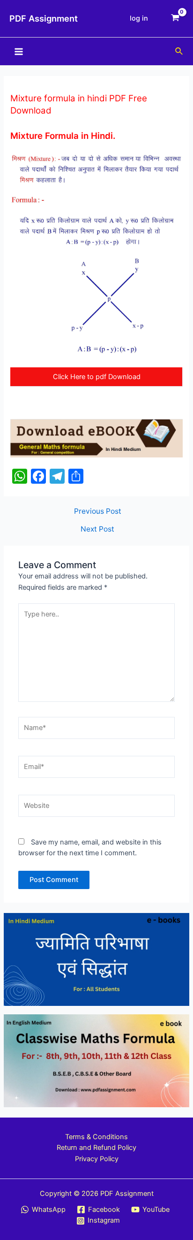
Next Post (97, 529)
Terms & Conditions (96, 1137)
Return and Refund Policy (96, 1147)
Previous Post (97, 511)
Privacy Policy (97, 1159)
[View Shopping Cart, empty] (175, 18)
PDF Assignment (43, 18)
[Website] (96, 807)
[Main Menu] (18, 51)
